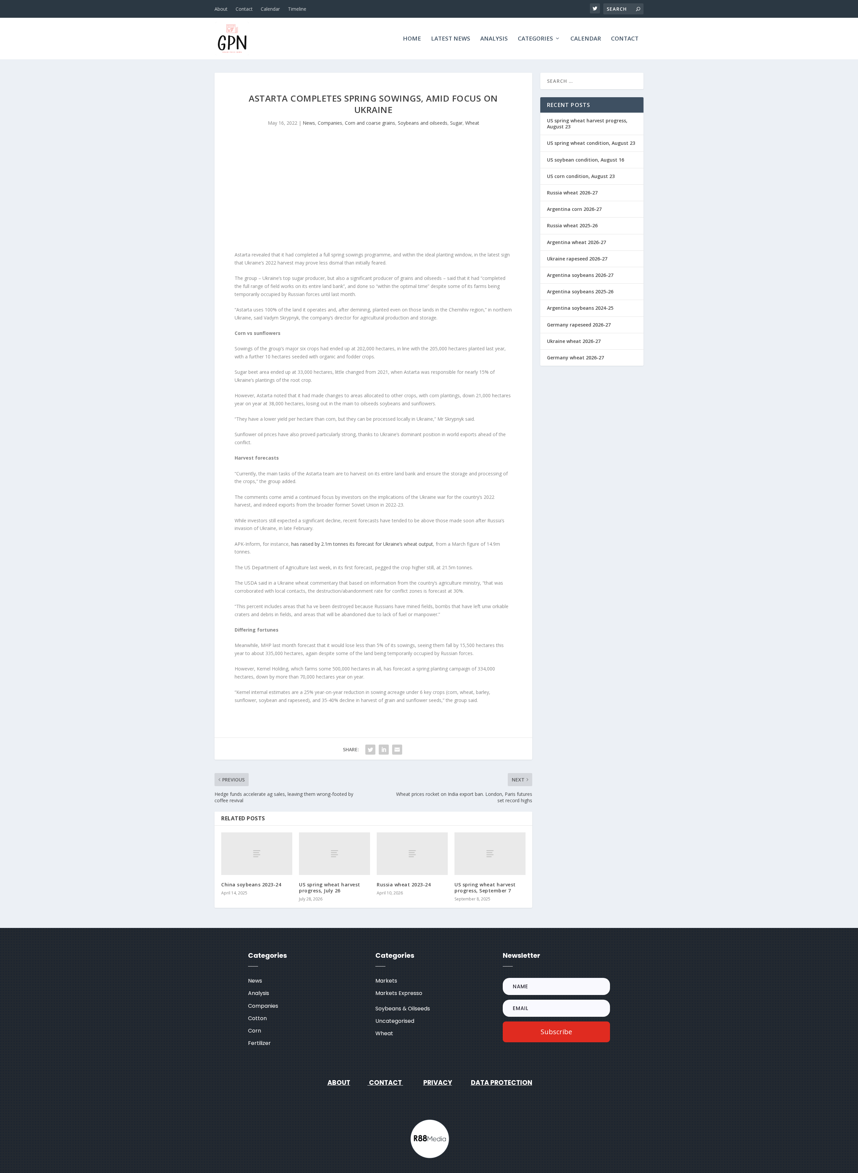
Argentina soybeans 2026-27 (580, 275)
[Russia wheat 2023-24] (412, 853)
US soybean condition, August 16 (585, 160)
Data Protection (501, 1082)
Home (412, 39)
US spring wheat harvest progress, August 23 (587, 123)
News (309, 123)
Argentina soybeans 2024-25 (580, 308)
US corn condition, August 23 (581, 176)
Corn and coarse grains (370, 123)
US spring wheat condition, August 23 (591, 143)
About (221, 9)
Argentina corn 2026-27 (574, 209)
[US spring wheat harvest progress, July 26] (334, 853)
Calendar (270, 9)
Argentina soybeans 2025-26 (580, 291)
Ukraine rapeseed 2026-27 (577, 258)
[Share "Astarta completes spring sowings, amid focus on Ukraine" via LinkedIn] (383, 749)
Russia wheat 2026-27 (572, 192)
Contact (244, 9)
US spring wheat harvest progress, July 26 (329, 887)
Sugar (456, 123)
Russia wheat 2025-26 (572, 225)
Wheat (472, 123)
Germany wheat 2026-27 (575, 357)
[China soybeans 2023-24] (256, 853)
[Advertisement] (373, 194)
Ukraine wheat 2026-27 (574, 341)
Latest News (450, 39)
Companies (330, 123)
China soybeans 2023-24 (251, 884)
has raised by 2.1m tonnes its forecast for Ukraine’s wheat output (362, 544)
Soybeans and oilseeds (422, 123)
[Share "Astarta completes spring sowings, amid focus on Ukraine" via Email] (397, 749)
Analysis (494, 39)
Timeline (297, 9)
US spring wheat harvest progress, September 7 (485, 887)
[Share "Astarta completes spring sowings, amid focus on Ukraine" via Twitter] (370, 749)
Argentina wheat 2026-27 (576, 242)
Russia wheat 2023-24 (404, 884)
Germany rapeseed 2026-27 (579, 324)
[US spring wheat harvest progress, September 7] (490, 853)
